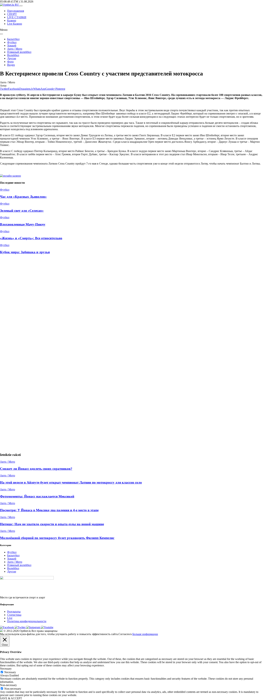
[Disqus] (131, 305)
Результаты (14, 611)
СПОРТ (12, 14)
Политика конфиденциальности (26, 621)
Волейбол (13, 55)
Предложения (15, 10)
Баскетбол (13, 39)
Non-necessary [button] (8, 685)
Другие (11, 58)
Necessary (10, 672)
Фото (10, 61)
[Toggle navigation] (21, 5)
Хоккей (11, 45)
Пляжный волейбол (19, 51)
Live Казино (14, 23)
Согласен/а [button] (125, 634)
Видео (11, 64)
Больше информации (145, 634)
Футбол (11, 42)
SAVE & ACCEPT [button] (11, 698)
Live (9, 618)
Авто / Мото (14, 48)
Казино (11, 20)
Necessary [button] (6, 668)
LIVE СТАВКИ (16, 17)
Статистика (14, 614)
